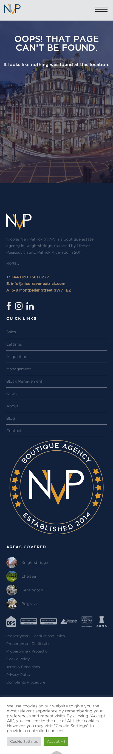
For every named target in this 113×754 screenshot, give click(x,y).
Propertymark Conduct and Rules (35, 636)
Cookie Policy (18, 659)
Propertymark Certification (29, 644)
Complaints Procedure (25, 682)
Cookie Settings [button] (24, 741)
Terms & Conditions (23, 667)
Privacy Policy (18, 675)
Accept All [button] (56, 741)
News (11, 393)
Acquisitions (17, 356)
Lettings (14, 344)
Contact (14, 430)
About (12, 406)
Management (18, 369)
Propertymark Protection (28, 651)
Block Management (24, 381)
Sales (11, 332)
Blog (10, 418)
